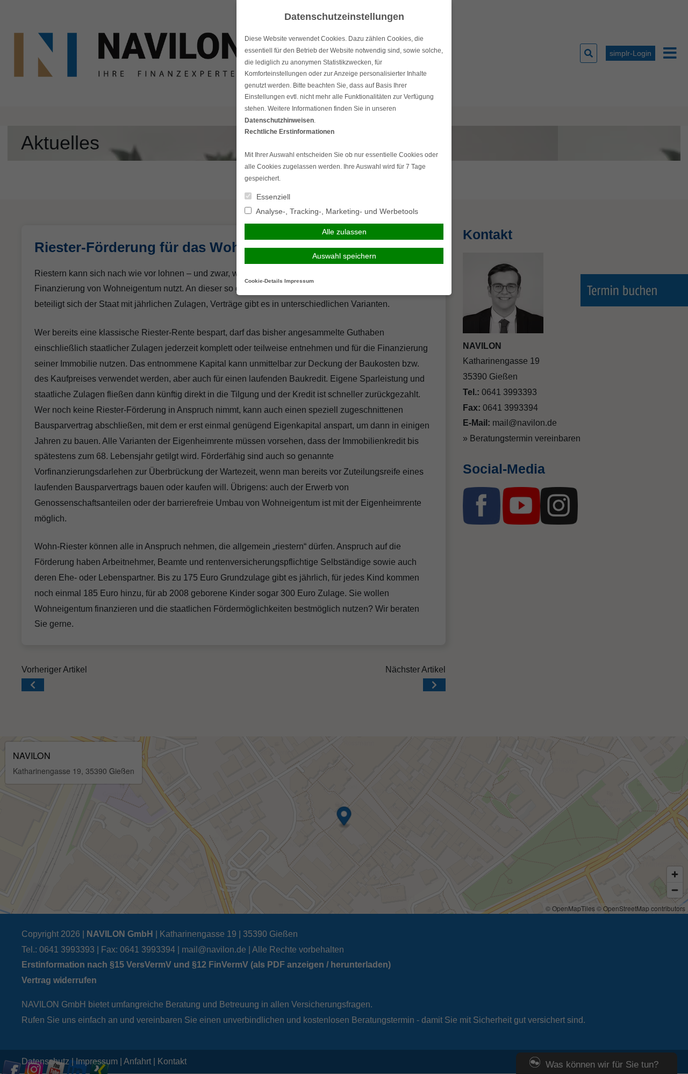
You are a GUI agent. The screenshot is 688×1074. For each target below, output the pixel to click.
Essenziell (272, 196)
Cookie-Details (264, 281)
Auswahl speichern (344, 256)
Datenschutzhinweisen (279, 120)
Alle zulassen (344, 231)
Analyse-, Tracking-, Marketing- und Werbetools (336, 211)
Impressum (299, 281)
